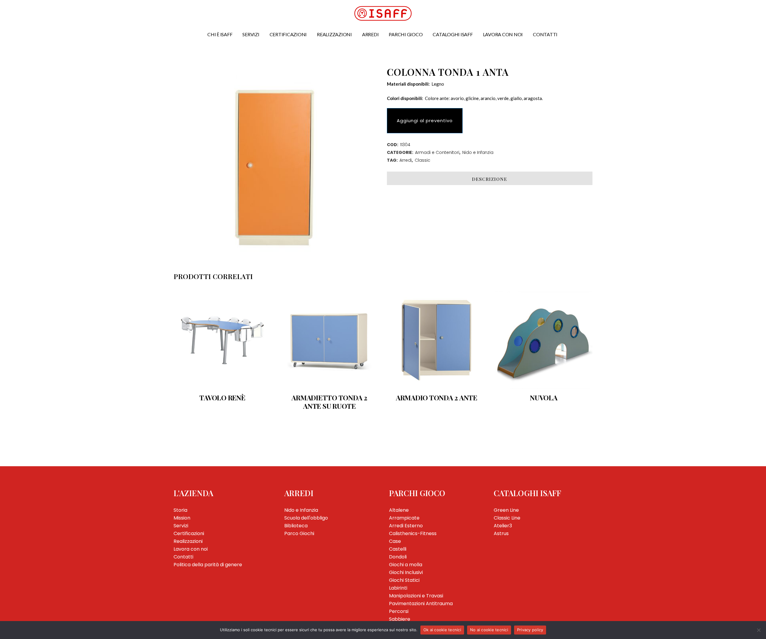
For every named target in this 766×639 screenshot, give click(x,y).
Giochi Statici (404, 580)
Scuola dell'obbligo (306, 517)
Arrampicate (404, 517)
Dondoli (398, 556)
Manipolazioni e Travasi (416, 595)
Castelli (397, 549)
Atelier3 (503, 525)
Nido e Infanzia (477, 152)
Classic (422, 160)
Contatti (183, 556)
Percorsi (398, 611)
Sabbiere (399, 619)
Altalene (399, 510)
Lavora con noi (191, 549)
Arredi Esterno (406, 525)
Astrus (501, 533)
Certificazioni (189, 533)
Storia (180, 510)
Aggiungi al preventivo (425, 120)
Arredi (405, 160)
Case (395, 541)
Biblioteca (296, 525)
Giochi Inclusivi (406, 572)
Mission (182, 517)
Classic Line (507, 517)
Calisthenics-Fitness (413, 533)
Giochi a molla (405, 564)
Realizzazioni (188, 541)
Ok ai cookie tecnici (442, 629)
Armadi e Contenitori (437, 152)
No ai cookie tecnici (489, 629)
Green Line (506, 510)
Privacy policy (530, 629)
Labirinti (398, 588)
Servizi (181, 525)
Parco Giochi (299, 533)
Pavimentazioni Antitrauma (421, 603)
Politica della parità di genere (208, 564)
